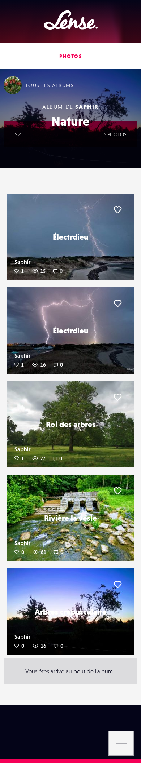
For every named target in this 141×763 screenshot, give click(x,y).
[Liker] (117, 209)
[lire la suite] (18, 134)
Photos (70, 56)
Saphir (87, 106)
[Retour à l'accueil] (71, 20)
